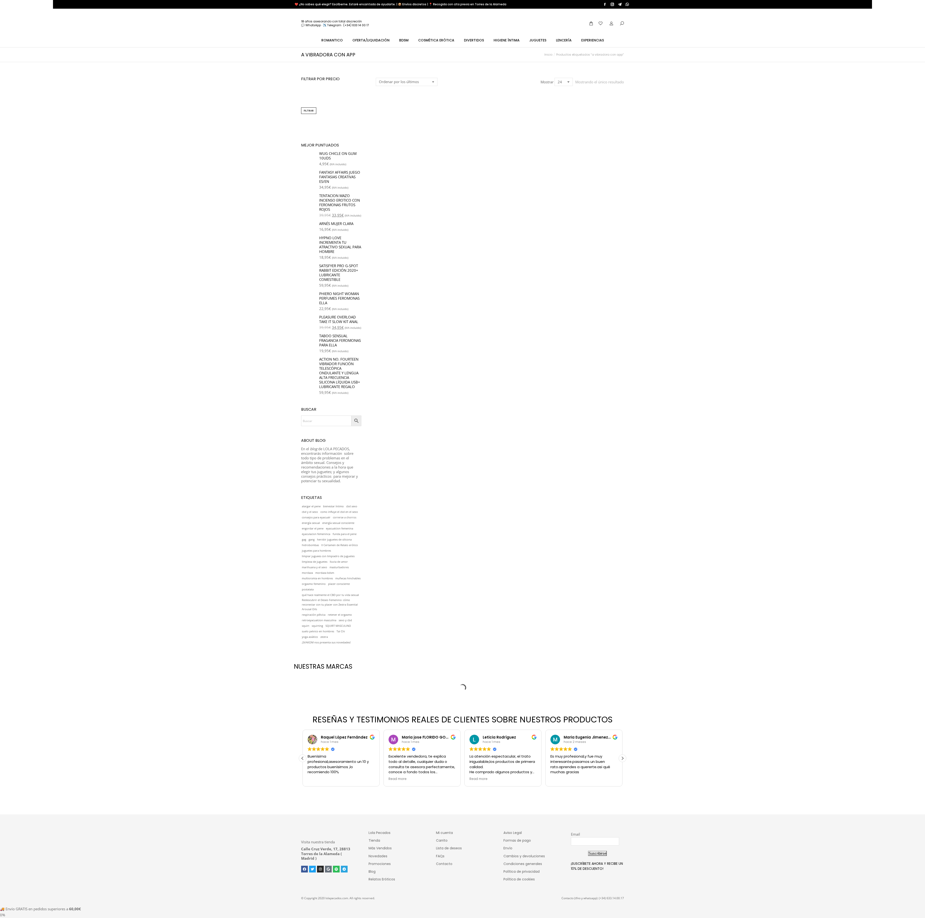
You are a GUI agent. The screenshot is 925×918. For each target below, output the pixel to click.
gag (304, 539)
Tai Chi (341, 631)
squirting (317, 625)
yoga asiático (310, 637)
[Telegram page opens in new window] (620, 4)
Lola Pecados (379, 832)
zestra (324, 637)
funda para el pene (345, 534)
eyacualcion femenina (339, 528)
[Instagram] (320, 869)
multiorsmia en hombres (317, 578)
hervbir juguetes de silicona (334, 539)
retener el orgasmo (340, 614)
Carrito (442, 840)
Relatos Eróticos (382, 879)
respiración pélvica (313, 614)
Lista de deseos (449, 848)
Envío (507, 848)
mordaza (307, 573)
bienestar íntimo (333, 506)
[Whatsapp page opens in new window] (627, 4)
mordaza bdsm (324, 573)
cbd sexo (351, 506)
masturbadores (339, 567)
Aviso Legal (512, 832)
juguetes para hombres (316, 550)
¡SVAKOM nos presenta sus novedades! (326, 642)
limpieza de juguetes (314, 561)
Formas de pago (517, 840)
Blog (372, 871)
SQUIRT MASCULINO (338, 625)
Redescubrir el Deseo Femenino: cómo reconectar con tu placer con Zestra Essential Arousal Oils (330, 604)
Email (575, 834)
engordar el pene (313, 528)
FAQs (440, 856)
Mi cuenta (444, 832)
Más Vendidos (380, 848)
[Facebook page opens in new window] (605, 4)
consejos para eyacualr (316, 517)
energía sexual (311, 523)
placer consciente (339, 584)
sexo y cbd (345, 620)
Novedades (378, 856)
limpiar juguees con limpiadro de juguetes (328, 556)
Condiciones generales (522, 863)
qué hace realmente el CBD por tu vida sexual (330, 595)
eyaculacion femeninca (316, 534)
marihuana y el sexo (314, 567)
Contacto (444, 863)
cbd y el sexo (310, 512)
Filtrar (309, 110)
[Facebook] (304, 869)
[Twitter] (312, 869)
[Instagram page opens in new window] (612, 4)
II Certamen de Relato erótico (339, 545)
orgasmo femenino (314, 584)
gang (312, 539)
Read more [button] (398, 779)
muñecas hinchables (348, 578)
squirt (305, 625)
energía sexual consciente (338, 523)
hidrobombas (310, 545)
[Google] (328, 869)
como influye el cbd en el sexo (339, 512)
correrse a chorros (344, 517)
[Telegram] (344, 869)
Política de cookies (519, 879)
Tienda (374, 840)
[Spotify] (336, 869)
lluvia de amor (339, 561)
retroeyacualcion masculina (319, 620)
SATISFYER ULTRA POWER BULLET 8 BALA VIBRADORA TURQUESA (404, 159)
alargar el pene (311, 506)
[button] (382, 145)
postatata (308, 589)
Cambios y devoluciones (524, 856)
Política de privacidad (521, 871)
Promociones (380, 863)
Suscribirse (597, 853)
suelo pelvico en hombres (318, 631)
